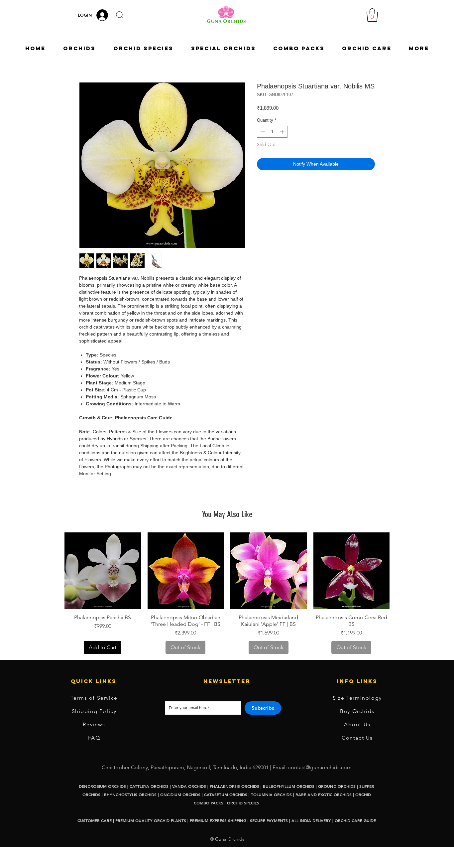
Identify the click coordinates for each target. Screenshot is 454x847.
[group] (227, 593)
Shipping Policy (94, 711)
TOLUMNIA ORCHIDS (271, 794)
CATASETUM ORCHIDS (225, 794)
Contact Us (357, 738)
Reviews (94, 724)
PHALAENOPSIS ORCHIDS (234, 786)
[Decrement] (262, 131)
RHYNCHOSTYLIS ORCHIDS (130, 794)
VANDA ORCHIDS (189, 786)
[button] (119, 15)
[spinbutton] (272, 131)
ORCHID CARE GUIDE (355, 820)
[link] (372, 15)
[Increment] (283, 131)
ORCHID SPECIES (243, 802)
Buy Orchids (357, 711)
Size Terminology (357, 698)
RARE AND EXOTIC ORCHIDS (324, 794)
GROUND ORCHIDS (337, 786)
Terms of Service (94, 698)
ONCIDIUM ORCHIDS (180, 794)
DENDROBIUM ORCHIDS (102, 786)
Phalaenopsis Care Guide (143, 417)
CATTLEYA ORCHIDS (149, 786)
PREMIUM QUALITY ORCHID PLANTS (150, 820)
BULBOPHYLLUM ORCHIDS (288, 786)
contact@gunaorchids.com (320, 767)
